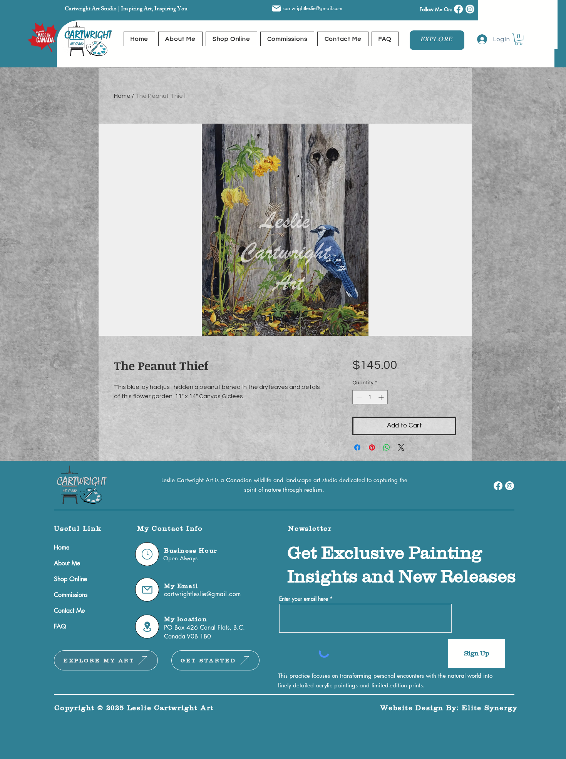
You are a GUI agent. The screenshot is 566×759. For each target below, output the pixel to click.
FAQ (60, 626)
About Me (67, 563)
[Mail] (276, 8)
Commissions (70, 595)
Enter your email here (303, 599)
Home (122, 96)
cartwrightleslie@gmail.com (312, 8)
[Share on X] (401, 447)
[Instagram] (470, 9)
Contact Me (69, 611)
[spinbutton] (370, 397)
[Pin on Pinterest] (372, 447)
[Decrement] (358, 397)
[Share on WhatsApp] (386, 447)
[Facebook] (458, 9)
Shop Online (70, 579)
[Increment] (382, 397)
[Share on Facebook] (357, 447)
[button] (519, 39)
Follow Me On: (437, 9)
